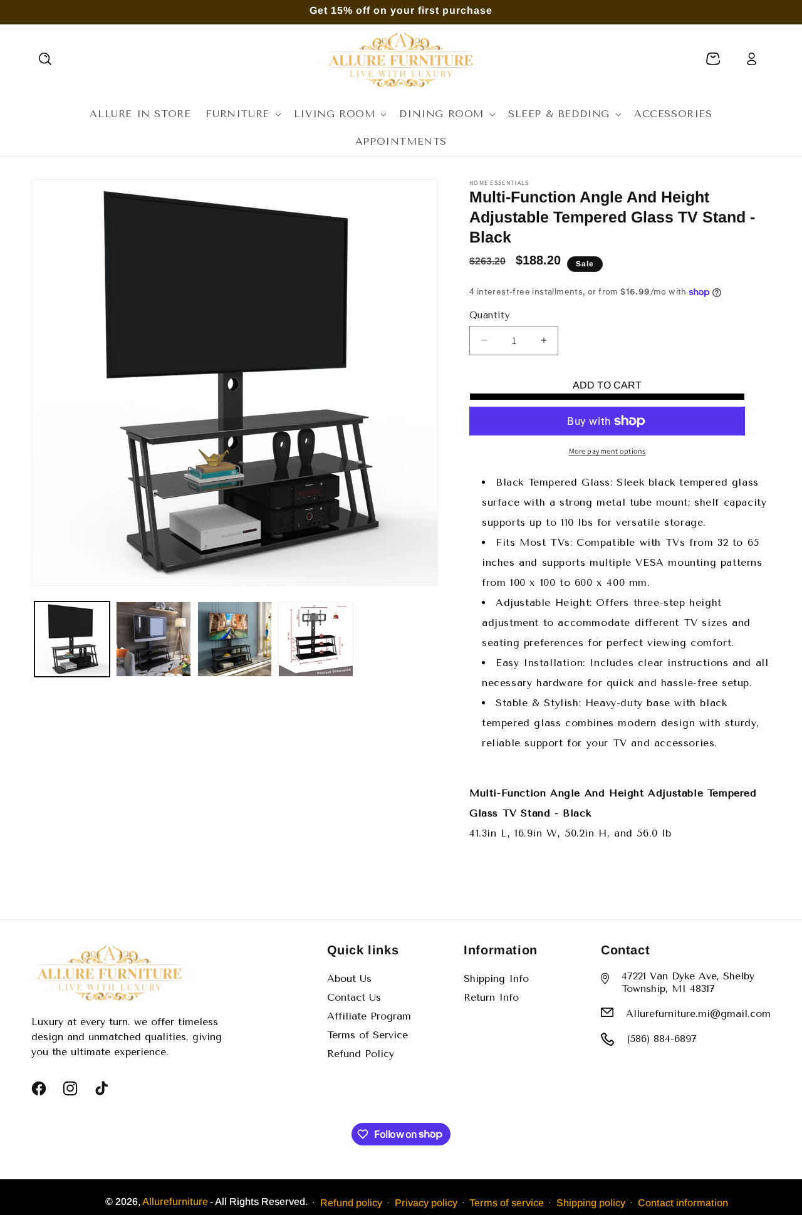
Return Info (491, 997)
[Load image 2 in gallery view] (153, 639)
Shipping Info (496, 978)
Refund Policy (360, 1054)
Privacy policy (426, 1202)
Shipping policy (590, 1202)
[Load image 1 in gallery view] (72, 639)
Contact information (683, 1202)
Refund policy (351, 1202)
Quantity (489, 315)
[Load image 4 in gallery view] (315, 639)
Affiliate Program (369, 1016)
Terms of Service (367, 1035)
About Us (349, 978)
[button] (45, 59)
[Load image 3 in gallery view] (235, 639)
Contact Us (354, 997)
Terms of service (506, 1202)
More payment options (607, 451)
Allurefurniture (175, 1201)
